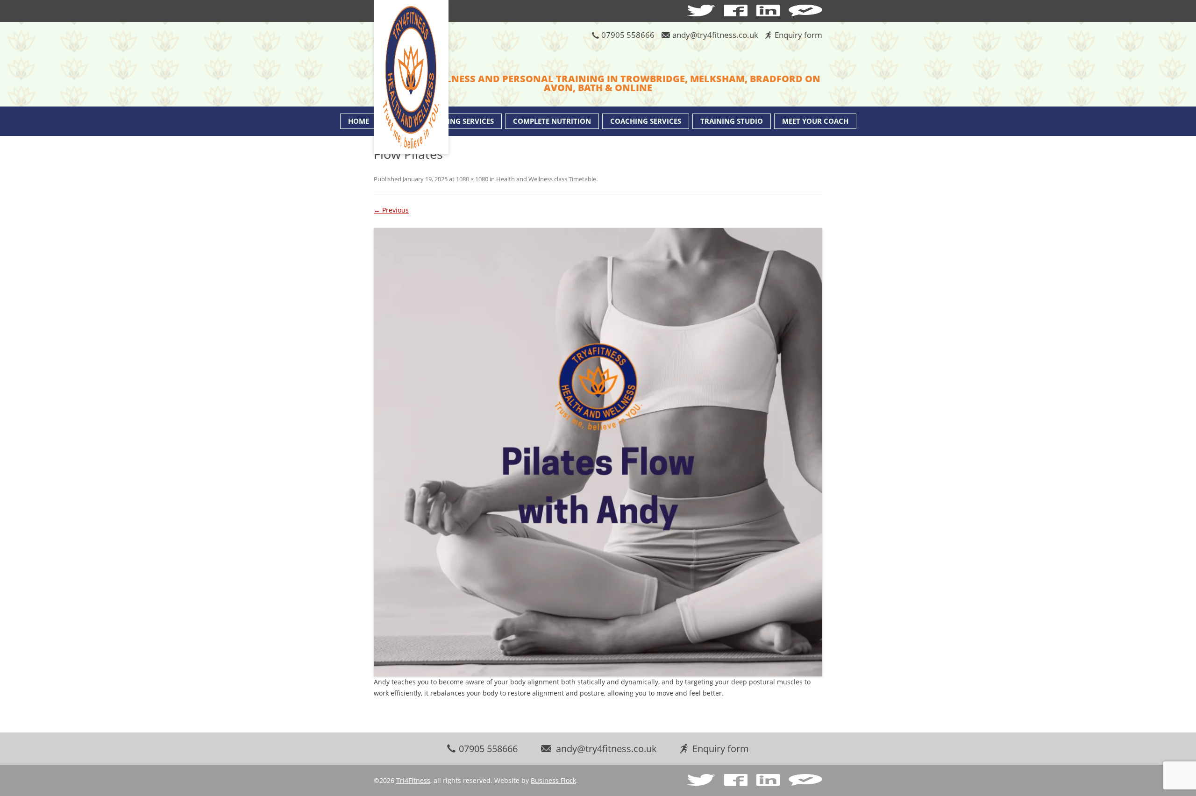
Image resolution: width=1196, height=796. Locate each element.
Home (358, 121)
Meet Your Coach (815, 121)
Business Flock (553, 780)
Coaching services (645, 121)
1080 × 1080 (472, 179)
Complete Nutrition (552, 121)
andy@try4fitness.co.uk (715, 34)
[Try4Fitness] (411, 77)
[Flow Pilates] (598, 452)
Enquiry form (798, 34)
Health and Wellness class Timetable (546, 179)
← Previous (391, 210)
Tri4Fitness (413, 780)
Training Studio (731, 121)
